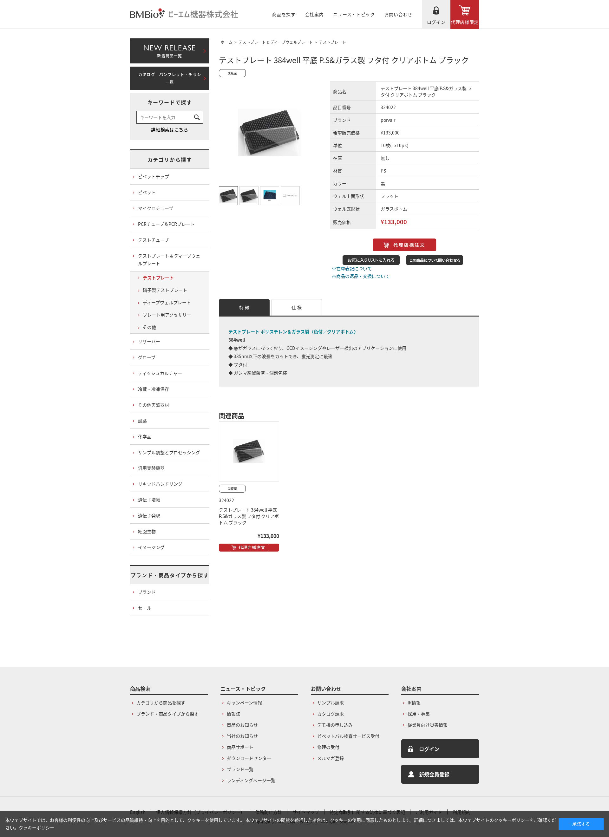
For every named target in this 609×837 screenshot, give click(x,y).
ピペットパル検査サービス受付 (348, 736)
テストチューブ (153, 240)
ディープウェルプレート (167, 302)
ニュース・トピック (354, 14)
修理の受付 (328, 747)
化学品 (144, 436)
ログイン (436, 22)
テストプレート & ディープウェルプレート (276, 42)
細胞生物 (147, 531)
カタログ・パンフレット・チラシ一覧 (169, 78)
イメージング (151, 547)
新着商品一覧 (169, 50)
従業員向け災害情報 (428, 725)
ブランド (147, 592)
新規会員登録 (434, 774)
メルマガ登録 (330, 758)
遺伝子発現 (149, 515)
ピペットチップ (153, 176)
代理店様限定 (465, 22)
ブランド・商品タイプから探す (170, 575)
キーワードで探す (169, 102)
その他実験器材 (153, 405)
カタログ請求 (330, 713)
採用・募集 (419, 713)
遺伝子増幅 (149, 499)
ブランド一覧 (240, 769)
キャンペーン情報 (244, 702)
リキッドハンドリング (160, 484)
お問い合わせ (398, 14)
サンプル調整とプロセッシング (169, 452)
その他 (149, 327)
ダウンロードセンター (249, 758)
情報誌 (233, 713)
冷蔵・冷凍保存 (153, 389)
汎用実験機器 (151, 468)
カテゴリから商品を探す (160, 702)
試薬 (142, 420)
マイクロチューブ (155, 208)
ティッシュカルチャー (160, 373)
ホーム (226, 42)
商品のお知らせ (242, 725)
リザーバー (149, 341)
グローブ (146, 357)
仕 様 (296, 307)
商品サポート (240, 747)
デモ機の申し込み (335, 725)
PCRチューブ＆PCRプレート (166, 224)
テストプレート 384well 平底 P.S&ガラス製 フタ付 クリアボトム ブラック (249, 516)
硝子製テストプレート (165, 290)
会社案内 (314, 14)
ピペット (147, 192)
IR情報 (414, 702)
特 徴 (244, 307)
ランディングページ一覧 (251, 780)
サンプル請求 (330, 702)
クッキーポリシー (36, 827)
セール (144, 608)
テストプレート (332, 42)
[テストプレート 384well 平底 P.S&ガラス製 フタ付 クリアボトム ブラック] (249, 451)
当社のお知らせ (242, 736)
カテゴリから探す (169, 159)
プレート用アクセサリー (167, 314)
